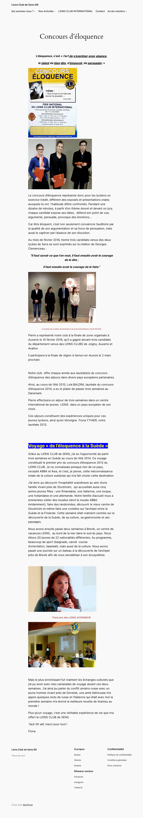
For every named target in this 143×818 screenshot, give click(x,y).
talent (45, 63)
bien (57, 63)
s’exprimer (80, 56)
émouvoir (76, 63)
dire (63, 63)
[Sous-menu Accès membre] (126, 11)
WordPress (28, 805)
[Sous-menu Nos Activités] (54, 11)
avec (91, 56)
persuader (95, 63)
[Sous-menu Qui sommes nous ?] (34, 11)
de (71, 56)
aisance (101, 56)
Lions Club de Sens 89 (24, 4)
